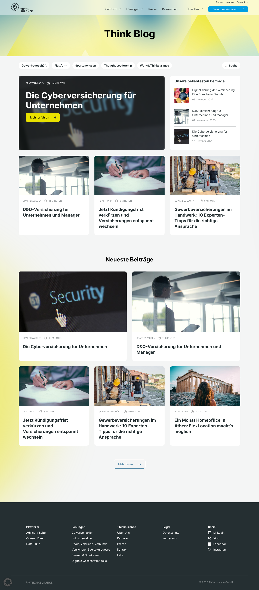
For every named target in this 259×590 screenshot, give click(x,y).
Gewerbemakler (82, 532)
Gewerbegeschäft (34, 65)
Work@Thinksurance (154, 65)
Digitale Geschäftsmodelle (89, 561)
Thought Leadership (118, 65)
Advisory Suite (36, 532)
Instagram (220, 549)
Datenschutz (171, 532)
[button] (8, 582)
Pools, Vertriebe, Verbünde (89, 544)
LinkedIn (218, 532)
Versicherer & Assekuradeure (91, 549)
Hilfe (120, 555)
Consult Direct (35, 538)
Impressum (170, 538)
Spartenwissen (85, 65)
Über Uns (123, 532)
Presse (121, 544)
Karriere (122, 538)
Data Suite (33, 544)
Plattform (60, 65)
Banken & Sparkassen (86, 555)
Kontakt (122, 549)
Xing (216, 538)
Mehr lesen (126, 464)
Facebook (220, 544)
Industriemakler (82, 538)
